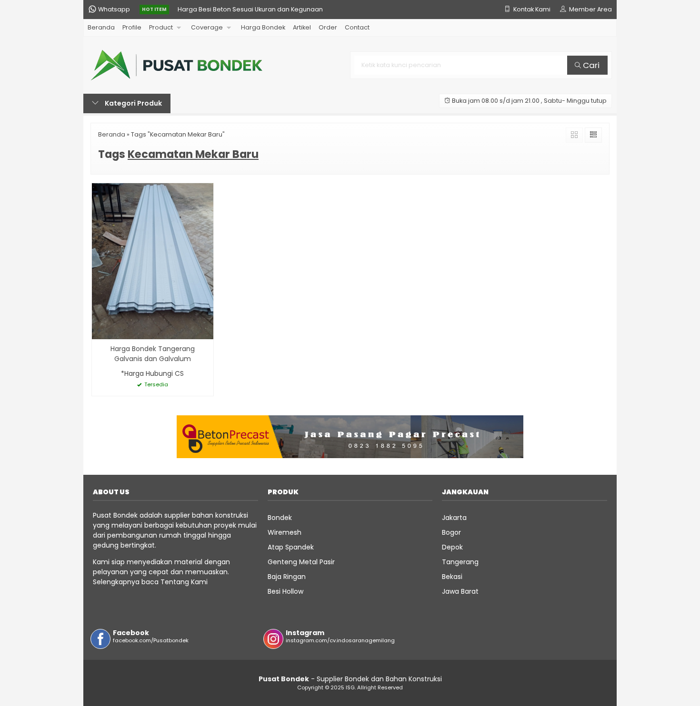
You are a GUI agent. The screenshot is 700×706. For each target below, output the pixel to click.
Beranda (101, 27)
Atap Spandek (291, 547)
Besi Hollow (285, 591)
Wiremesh (284, 532)
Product (161, 27)
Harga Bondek (263, 27)
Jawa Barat (460, 591)
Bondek (280, 517)
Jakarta (454, 517)
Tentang (174, 582)
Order (328, 27)
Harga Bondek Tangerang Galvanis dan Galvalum (152, 353)
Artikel (302, 27)
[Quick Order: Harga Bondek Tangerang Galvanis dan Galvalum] (99, 330)
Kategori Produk (132, 103)
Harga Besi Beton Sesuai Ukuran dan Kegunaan (250, 9)
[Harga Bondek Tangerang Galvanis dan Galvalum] (152, 260)
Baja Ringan (287, 576)
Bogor (451, 532)
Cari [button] (590, 65)
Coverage (207, 27)
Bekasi (452, 576)
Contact (357, 27)
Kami (198, 582)
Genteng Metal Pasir (301, 562)
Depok (452, 547)
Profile (131, 27)
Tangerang (460, 562)
